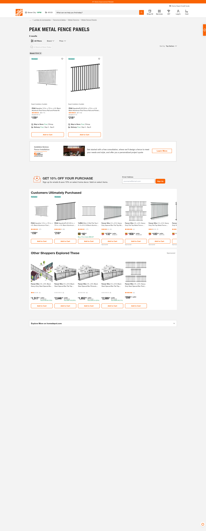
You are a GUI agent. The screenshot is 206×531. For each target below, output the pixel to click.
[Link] (48, 97)
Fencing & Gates (59, 20)
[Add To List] (62, 59)
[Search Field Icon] (141, 12)
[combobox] (97, 12)
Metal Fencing (73, 20)
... (30, 20)
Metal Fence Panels (89, 20)
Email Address (127, 177)
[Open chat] (204, 30)
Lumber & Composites (42, 20)
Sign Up (160, 181)
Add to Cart (47, 135)
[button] (168, 46)
